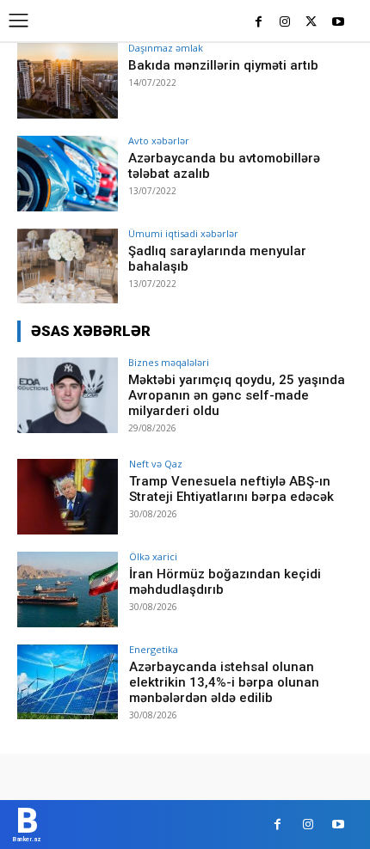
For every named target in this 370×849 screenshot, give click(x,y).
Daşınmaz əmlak (165, 47)
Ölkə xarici (153, 556)
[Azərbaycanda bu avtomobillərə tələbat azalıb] (67, 173)
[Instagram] (285, 22)
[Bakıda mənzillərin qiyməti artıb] (67, 81)
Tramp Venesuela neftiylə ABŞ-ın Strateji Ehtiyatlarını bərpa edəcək (231, 488)
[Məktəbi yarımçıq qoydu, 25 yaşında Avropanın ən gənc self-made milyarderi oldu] (67, 395)
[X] (311, 22)
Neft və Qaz (155, 463)
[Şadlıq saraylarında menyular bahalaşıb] (67, 266)
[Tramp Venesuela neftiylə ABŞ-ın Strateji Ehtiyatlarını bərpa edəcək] (67, 496)
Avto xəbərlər (158, 140)
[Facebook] (258, 22)
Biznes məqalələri (168, 362)
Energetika (153, 649)
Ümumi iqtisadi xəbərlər (183, 233)
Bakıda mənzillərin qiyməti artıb (223, 65)
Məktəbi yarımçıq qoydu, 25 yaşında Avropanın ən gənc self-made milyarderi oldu (236, 395)
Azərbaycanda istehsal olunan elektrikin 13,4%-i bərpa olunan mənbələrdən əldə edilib (224, 682)
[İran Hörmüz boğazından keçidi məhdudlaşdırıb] (67, 589)
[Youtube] (337, 22)
